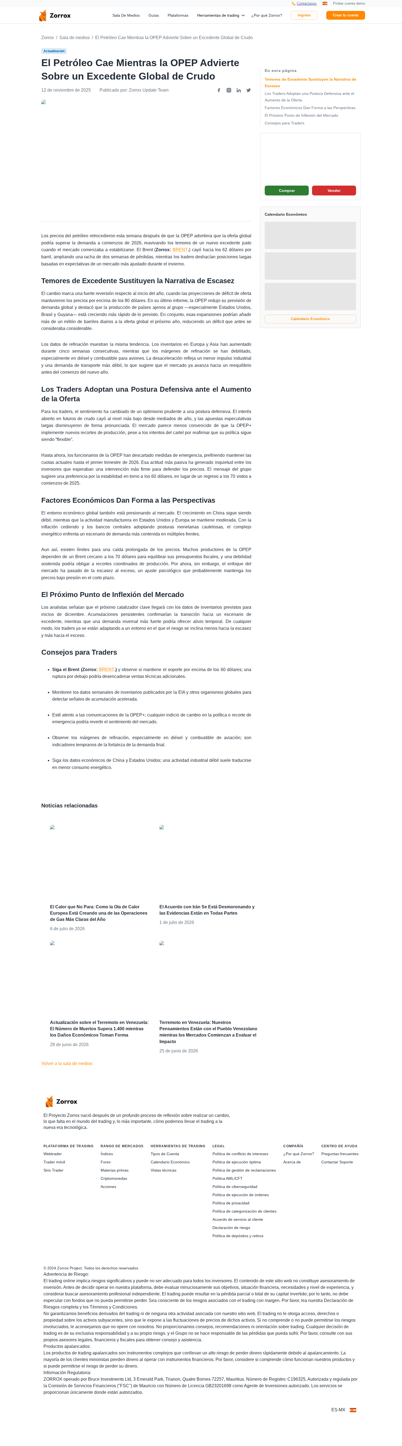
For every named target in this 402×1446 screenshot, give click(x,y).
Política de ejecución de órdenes (240, 1195)
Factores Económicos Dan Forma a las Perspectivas (310, 108)
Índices (107, 1154)
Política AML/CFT (227, 1178)
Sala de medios (74, 37)
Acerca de (292, 1162)
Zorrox (47, 37)
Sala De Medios (126, 15)
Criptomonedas (114, 1178)
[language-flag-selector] (353, 1409)
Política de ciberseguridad (234, 1186)
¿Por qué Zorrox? (266, 15)
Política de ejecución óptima (236, 1162)
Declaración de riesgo (231, 1227)
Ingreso (304, 15)
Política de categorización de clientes (244, 1211)
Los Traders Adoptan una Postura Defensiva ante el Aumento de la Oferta (309, 96)
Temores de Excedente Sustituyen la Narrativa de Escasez (310, 82)
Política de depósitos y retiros (237, 1236)
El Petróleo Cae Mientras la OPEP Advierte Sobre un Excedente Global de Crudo (174, 37)
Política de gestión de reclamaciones (244, 1170)
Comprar (287, 190)
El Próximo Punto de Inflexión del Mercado (301, 115)
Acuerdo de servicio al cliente (237, 1219)
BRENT (180, 249)
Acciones (108, 1186)
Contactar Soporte (337, 1162)
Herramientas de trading (218, 15)
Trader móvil (54, 1162)
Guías (153, 15)
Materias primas (115, 1170)
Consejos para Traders (284, 123)
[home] (54, 15)
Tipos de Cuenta (165, 1154)
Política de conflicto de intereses (240, 1154)
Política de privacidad (230, 1203)
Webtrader (52, 1154)
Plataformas (178, 15)
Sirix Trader (53, 1170)
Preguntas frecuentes (340, 1154)
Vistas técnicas (163, 1170)
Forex (106, 1162)
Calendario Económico (310, 319)
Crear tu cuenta (346, 15)
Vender (334, 190)
